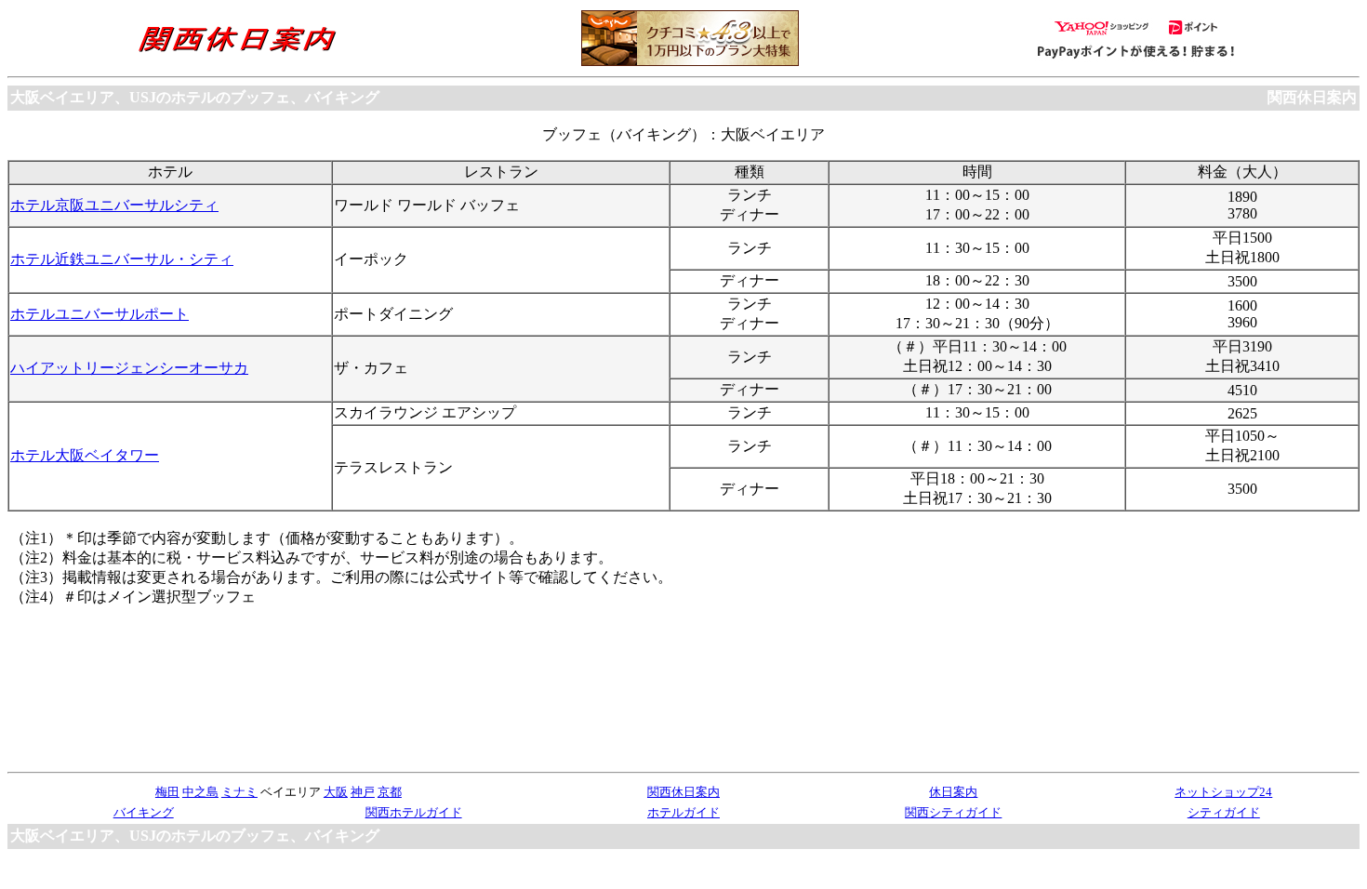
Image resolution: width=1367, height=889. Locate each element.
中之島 (200, 792)
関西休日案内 (1312, 97)
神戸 (363, 792)
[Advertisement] (1217, 645)
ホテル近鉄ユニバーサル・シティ (121, 259)
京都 (390, 792)
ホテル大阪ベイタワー (84, 455)
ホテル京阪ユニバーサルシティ (114, 205)
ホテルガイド (683, 812)
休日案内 (953, 792)
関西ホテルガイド (413, 812)
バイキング (143, 812)
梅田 (167, 792)
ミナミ (239, 792)
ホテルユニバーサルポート (99, 314)
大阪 (336, 792)
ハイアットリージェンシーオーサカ (129, 368)
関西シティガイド (953, 812)
